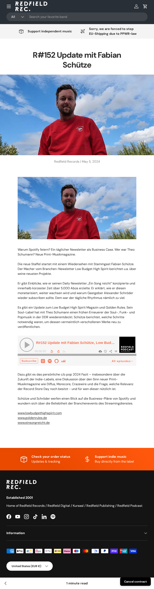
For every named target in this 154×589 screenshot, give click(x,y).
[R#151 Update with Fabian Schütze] (5, 583)
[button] (145, 6)
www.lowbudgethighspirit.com (40, 413)
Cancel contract (135, 581)
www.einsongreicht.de (34, 423)
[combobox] (77, 16)
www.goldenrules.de (32, 418)
